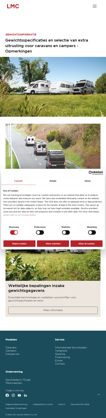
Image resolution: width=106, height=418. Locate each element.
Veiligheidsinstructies (43, 404)
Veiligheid (61, 351)
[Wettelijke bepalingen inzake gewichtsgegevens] (53, 251)
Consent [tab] (18, 181)
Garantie (60, 354)
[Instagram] (13, 395)
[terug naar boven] (98, 394)
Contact (60, 364)
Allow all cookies (86, 243)
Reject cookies (19, 243)
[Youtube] (19, 395)
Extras (59, 361)
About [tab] (88, 181)
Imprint (61, 404)
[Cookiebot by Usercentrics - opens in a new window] (91, 173)
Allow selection (53, 243)
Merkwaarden (14, 383)
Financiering (62, 357)
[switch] (40, 232)
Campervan (12, 354)
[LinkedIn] (25, 395)
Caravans (11, 348)
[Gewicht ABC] (53, 153)
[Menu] (94, 6)
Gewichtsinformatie (80, 404)
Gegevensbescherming (16, 404)
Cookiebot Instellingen (16, 408)
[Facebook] (7, 395)
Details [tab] (53, 181)
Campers (11, 351)
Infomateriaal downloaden (71, 348)
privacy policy (28, 215)
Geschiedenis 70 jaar (18, 380)
